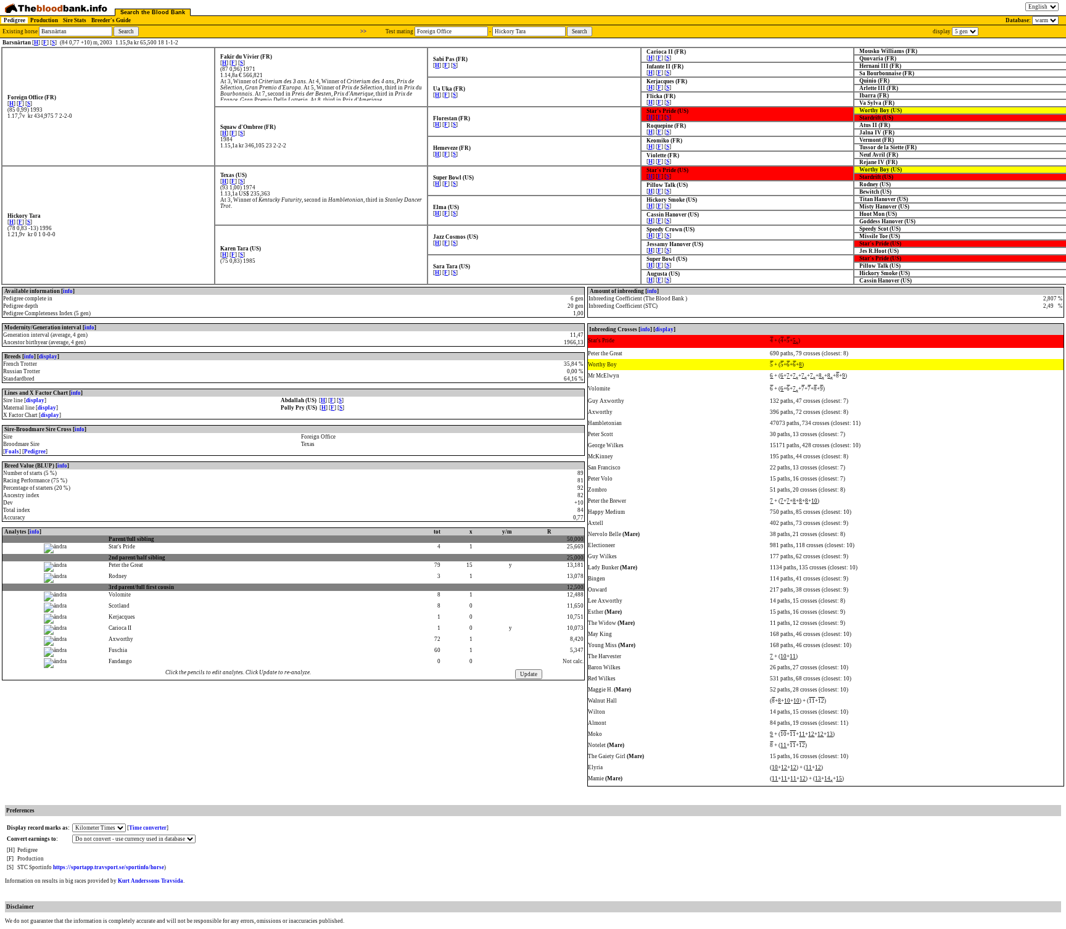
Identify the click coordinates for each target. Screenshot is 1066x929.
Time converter (148, 828)
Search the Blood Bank (152, 12)
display (48, 356)
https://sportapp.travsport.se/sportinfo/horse (108, 867)
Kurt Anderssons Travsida (150, 881)
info (68, 291)
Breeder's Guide (111, 20)
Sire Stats (74, 20)
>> (363, 31)
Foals (12, 451)
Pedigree (14, 20)
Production (44, 20)
